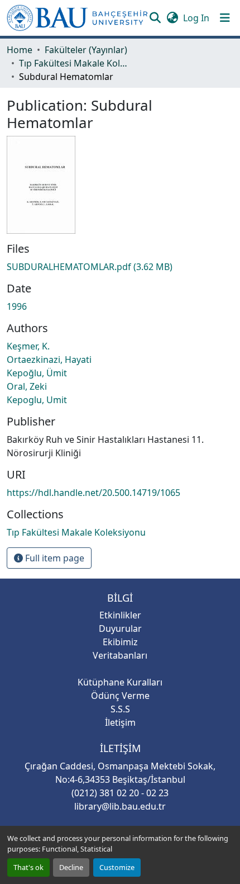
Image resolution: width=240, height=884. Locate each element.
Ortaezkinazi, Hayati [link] (49, 359)
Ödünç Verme (120, 695)
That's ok (28, 867)
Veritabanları (120, 655)
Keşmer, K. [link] (28, 346)
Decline (71, 867)
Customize (117, 867)
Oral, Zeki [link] (27, 386)
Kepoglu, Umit (37, 400)
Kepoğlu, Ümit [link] (37, 373)
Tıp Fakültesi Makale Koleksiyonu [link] (75, 63)
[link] (120, 266)
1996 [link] (17, 306)
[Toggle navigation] (225, 18)
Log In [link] (196, 18)
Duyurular (120, 628)
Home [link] (19, 50)
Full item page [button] (53, 558)
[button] (77, 17)
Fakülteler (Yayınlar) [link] (86, 50)
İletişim (120, 722)
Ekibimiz (120, 642)
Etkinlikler (120, 615)
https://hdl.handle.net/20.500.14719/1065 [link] (93, 492)
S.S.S (120, 709)
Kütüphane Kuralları (120, 682)
